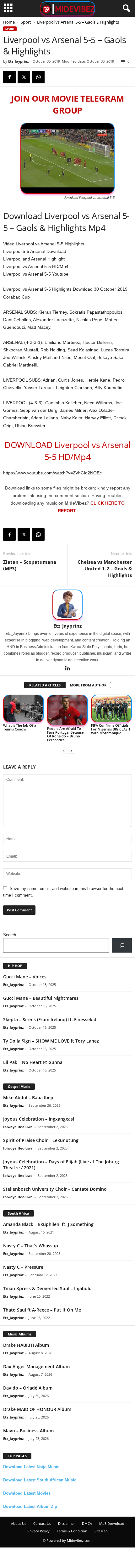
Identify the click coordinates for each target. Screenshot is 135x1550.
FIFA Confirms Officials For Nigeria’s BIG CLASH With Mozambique (110, 729)
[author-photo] (67, 605)
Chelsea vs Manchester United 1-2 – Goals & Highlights (105, 568)
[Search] (122, 945)
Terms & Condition (72, 1531)
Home (9, 22)
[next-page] (71, 750)
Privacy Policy (38, 1531)
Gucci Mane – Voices (24, 977)
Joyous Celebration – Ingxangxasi (38, 1119)
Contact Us (42, 1523)
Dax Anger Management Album (36, 1366)
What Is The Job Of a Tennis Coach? (19, 727)
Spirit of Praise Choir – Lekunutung (40, 1140)
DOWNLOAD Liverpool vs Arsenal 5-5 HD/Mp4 (67, 450)
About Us (18, 1523)
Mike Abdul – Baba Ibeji (28, 1097)
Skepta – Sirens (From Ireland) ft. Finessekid (49, 1019)
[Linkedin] (67, 669)
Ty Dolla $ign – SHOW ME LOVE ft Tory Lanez (51, 1041)
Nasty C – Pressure (23, 1267)
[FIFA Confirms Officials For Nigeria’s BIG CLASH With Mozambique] (111, 708)
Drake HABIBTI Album (26, 1345)
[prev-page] (64, 750)
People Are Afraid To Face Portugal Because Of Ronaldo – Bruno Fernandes (65, 734)
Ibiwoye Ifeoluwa (18, 1126)
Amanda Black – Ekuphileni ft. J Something (48, 1224)
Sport (26, 22)
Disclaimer (66, 1523)
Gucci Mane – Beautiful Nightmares (40, 998)
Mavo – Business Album (28, 1431)
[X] (24, 77)
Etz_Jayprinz (18, 61)
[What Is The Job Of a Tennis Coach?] (23, 708)
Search (9, 934)
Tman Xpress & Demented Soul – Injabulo (47, 1288)
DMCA (87, 1523)
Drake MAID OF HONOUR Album (37, 1409)
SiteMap (101, 1531)
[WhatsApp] (38, 77)
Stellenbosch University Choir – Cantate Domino (55, 1189)
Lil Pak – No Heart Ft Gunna (32, 1062)
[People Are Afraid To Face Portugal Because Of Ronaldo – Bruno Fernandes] (67, 710)
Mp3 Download (111, 1523)
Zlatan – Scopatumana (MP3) (29, 565)
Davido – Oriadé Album (27, 1388)
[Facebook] (9, 77)
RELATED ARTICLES (45, 685)
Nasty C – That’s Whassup (30, 1246)
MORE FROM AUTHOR (88, 685)
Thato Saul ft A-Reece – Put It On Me (42, 1310)
